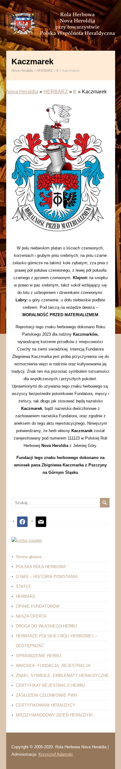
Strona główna (28, 556)
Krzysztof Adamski (55, 754)
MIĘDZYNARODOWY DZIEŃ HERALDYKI (54, 715)
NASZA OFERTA (31, 616)
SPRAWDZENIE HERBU (38, 655)
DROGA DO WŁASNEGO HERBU (46, 626)
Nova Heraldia (22, 91)
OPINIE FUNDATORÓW (38, 606)
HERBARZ (55, 91)
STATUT (23, 586)
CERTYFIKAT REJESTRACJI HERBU (50, 685)
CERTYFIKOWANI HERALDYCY (45, 705)
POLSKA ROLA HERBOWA (41, 566)
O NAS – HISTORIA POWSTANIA (47, 576)
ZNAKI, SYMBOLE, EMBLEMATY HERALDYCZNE (62, 675)
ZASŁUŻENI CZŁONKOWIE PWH (46, 695)
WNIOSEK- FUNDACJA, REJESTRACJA (53, 665)
